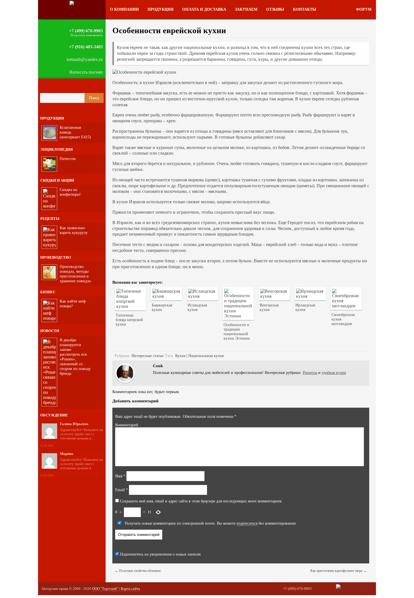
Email (121, 490)
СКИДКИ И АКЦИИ (57, 180)
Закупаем (246, 9)
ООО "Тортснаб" (105, 588)
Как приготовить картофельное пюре (338, 571)
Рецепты (310, 373)
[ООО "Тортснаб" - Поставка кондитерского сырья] (72, 3)
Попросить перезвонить (86, 35)
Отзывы (275, 9)
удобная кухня (334, 373)
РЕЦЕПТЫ (49, 218)
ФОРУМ (363, 9)
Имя (120, 476)
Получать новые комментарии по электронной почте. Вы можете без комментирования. (210, 523)
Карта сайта (130, 588)
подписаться (247, 523)
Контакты (304, 9)
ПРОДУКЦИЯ (52, 118)
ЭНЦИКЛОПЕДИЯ (56, 149)
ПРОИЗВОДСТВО (55, 257)
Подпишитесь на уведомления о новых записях (160, 554)
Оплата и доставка (204, 9)
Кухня (180, 356)
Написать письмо (86, 72)
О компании (124, 9)
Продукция (160, 9)
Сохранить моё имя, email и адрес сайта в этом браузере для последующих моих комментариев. (201, 501)
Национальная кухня (206, 356)
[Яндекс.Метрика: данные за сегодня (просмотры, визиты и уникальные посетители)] (354, 586)
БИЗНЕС (47, 292)
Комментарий (126, 425)
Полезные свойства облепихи (138, 571)
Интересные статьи (148, 356)
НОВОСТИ (49, 331)
